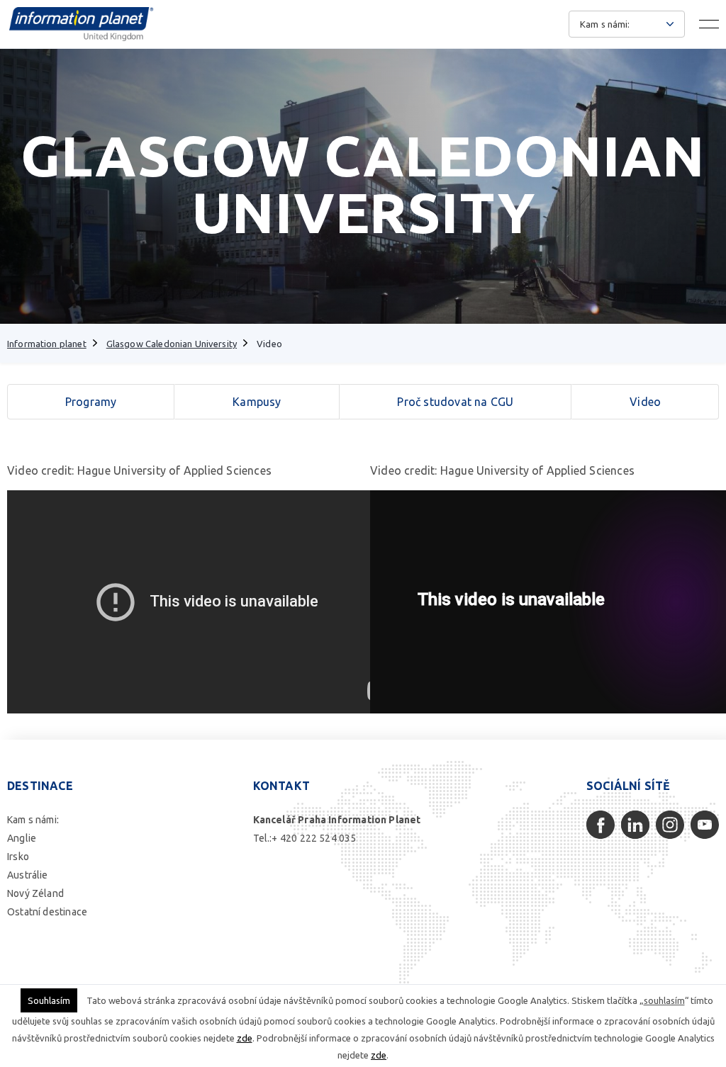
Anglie (21, 838)
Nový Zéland (35, 893)
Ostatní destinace (47, 912)
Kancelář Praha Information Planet (337, 819)
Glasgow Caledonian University (171, 344)
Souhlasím (49, 1000)
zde (244, 1038)
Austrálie (27, 875)
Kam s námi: (33, 819)
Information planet (46, 344)
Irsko (18, 856)
